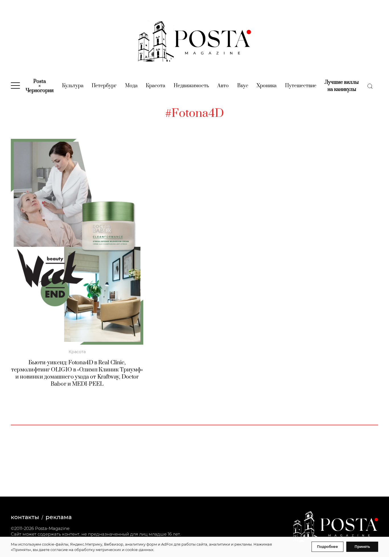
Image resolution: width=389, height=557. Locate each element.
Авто (223, 86)
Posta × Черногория (40, 86)
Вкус (242, 86)
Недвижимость (191, 86)
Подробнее (327, 546)
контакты (25, 517)
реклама (59, 517)
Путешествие (300, 86)
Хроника (267, 86)
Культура (72, 86)
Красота (155, 86)
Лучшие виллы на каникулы (342, 86)
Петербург (104, 86)
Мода (131, 86)
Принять (362, 546)
